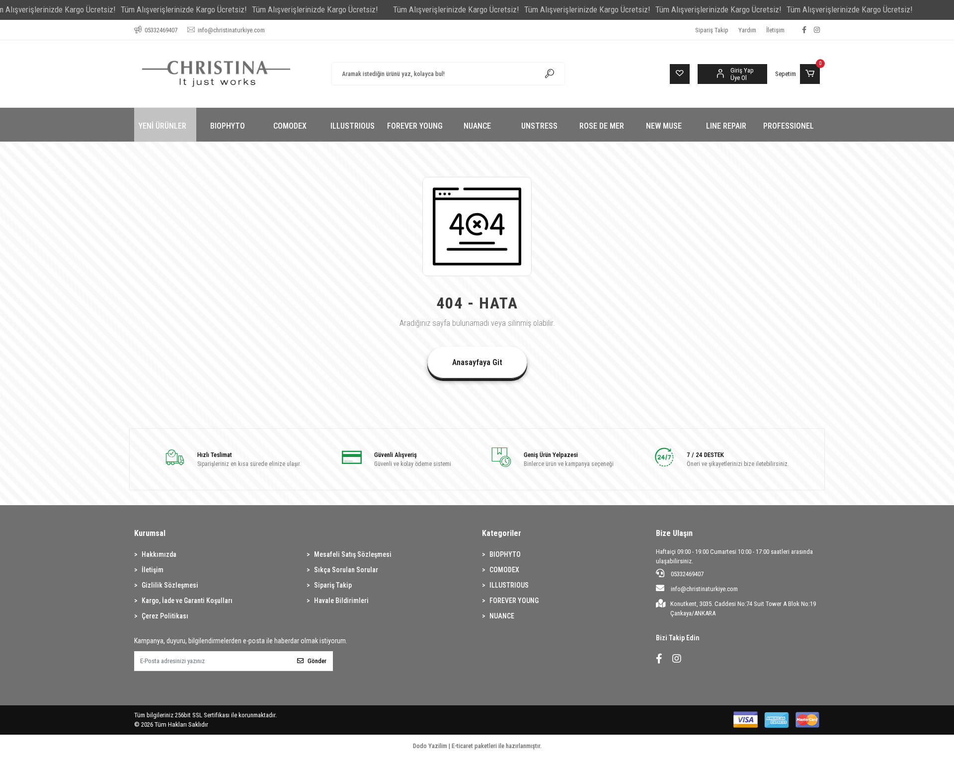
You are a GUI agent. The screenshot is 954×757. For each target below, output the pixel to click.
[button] (797, 74)
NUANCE (501, 616)
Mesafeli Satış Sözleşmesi (353, 554)
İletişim (775, 30)
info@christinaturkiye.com (704, 589)
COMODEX (504, 570)
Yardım (747, 30)
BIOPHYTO (505, 554)
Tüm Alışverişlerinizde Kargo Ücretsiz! (184, 9)
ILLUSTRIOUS (509, 585)
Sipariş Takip (711, 30)
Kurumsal (149, 533)
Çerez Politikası (165, 616)
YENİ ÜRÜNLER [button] (162, 126)
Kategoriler (501, 533)
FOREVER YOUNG (514, 601)
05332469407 (686, 574)
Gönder (317, 661)
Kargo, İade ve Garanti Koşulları (187, 601)
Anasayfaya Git (477, 362)
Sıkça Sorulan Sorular (346, 570)
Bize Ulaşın (674, 533)
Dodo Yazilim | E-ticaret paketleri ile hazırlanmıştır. (477, 746)
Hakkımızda (159, 554)
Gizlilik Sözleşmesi (170, 585)
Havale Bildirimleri (341, 601)
